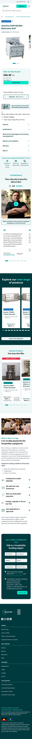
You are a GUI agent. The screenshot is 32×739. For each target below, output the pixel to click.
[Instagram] (5, 619)
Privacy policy (15, 707)
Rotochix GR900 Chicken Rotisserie (9, 387)
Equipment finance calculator (9, 639)
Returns (3, 651)
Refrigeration (5, 666)
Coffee (3, 669)
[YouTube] (8, 619)
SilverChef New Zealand (8, 688)
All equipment (9, 16)
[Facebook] (2, 619)
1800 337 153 (16, 97)
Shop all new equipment (16, 338)
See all (3, 676)
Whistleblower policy (17, 709)
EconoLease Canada (6, 691)
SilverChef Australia (6, 684)
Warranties (4, 654)
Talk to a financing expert (8, 636)
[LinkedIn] (11, 619)
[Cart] (28, 1)
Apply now (21, 6)
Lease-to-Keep (5, 633)
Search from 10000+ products (13, 11)
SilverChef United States (8, 695)
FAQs (2, 658)
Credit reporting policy (6, 709)
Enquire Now (16, 82)
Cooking (3, 673)
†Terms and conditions (6, 707)
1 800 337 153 (22, 2)
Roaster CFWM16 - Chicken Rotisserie (9, 313)
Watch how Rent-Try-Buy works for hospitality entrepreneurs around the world (16, 222)
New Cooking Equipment (23, 16)
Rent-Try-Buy (10, 324)
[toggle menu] (29, 6)
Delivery (3, 648)
